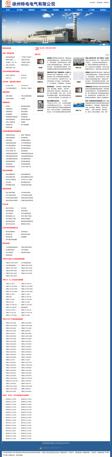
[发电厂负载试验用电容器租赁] (78, 108)
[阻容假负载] (40, 94)
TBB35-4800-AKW (11, 270)
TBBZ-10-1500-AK (11, 305)
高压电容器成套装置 (27, 221)
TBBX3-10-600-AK (26, 378)
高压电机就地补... (11, 221)
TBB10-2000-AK (26, 383)
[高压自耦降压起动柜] (40, 108)
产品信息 (44, 10)
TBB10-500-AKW (11, 341)
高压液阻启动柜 (25, 182)
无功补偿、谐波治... (27, 88)
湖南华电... (40, 82)
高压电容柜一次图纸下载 (41, 452)
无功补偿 (23, 208)
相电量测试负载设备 (12, 117)
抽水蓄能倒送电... (26, 159)
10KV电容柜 (9, 252)
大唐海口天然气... (26, 62)
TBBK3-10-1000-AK (12, 381)
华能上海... (79, 67)
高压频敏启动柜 (10, 185)
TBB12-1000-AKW (11, 378)
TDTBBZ (5, 455)
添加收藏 (99, 2)
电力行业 (23, 78)
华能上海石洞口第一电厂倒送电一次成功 (97, 58)
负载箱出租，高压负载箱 (15, 455)
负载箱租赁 (9, 109)
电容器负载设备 (10, 57)
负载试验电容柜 (10, 137)
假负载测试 (9, 114)
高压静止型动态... (26, 224)
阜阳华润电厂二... (26, 65)
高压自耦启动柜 (10, 177)
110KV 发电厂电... (11, 148)
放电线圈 (23, 237)
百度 (4, 452)
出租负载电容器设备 (27, 156)
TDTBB (107, 452)
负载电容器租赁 (25, 140)
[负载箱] (78, 79)
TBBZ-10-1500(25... (12, 307)
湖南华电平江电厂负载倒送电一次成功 (58, 72)
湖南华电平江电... (11, 67)
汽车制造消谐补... (26, 192)
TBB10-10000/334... (27, 365)
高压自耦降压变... (11, 174)
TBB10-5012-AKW (11, 386)
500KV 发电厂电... (11, 151)
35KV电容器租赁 (11, 145)
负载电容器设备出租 (27, 153)
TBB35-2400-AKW (26, 273)
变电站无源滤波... (26, 218)
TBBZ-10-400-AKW (26, 286)
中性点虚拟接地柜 (26, 96)
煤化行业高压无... (11, 75)
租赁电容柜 (24, 137)
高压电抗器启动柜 (26, 185)
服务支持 (67, 10)
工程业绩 (79, 10)
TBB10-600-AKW (26, 339)
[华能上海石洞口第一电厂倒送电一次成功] (78, 65)
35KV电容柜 (9, 213)
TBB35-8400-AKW (26, 265)
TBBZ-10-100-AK (26, 297)
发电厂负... (79, 110)
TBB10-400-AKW (11, 339)
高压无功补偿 (10, 208)
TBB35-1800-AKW (11, 276)
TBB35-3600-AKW (26, 270)
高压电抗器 (9, 234)
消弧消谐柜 (9, 96)
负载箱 (23, 122)
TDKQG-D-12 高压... (27, 179)
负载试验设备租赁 (11, 143)
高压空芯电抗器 (25, 234)
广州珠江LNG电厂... (27, 57)
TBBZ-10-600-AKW (26, 289)
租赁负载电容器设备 (12, 156)
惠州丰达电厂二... (11, 59)
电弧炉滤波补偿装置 (12, 200)
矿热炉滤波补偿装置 (12, 198)
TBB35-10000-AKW (12, 263)
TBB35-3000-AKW (11, 273)
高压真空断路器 (10, 231)
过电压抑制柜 (10, 98)
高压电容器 (9, 237)
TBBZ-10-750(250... (12, 315)
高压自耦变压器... (26, 174)
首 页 (8, 10)
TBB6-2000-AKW (11, 331)
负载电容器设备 (10, 135)
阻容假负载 (9, 127)
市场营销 (55, 10)
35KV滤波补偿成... (11, 195)
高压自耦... (40, 110)
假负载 (8, 106)
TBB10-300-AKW (26, 373)
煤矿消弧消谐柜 (10, 192)
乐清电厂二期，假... (11, 62)
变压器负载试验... (26, 148)
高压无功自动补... (11, 224)
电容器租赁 (9, 140)
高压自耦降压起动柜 (27, 177)
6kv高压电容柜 (10, 250)
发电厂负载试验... (26, 135)
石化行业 (23, 75)
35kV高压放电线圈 (11, 239)
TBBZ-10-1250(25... (27, 299)
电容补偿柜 (24, 211)
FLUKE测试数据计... (12, 88)
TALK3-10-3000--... (11, 310)
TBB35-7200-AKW (11, 268)
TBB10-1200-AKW (11, 325)
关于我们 (20, 10)
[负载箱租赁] (78, 94)
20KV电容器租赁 (26, 145)
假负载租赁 (24, 109)
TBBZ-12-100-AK (26, 310)
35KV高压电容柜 (26, 213)
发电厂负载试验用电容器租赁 (93, 101)
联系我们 (106, 2)
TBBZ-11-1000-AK (26, 312)
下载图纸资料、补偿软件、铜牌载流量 (70, 452)
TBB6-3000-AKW (11, 391)
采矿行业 (8, 78)
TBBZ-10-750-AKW (11, 291)
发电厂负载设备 (10, 122)
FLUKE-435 (24, 85)
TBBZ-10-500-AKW (11, 289)
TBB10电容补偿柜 (26, 247)
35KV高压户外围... (11, 218)
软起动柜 (8, 182)
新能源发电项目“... (11, 161)
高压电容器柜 (10, 211)
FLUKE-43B (9, 85)
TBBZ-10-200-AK (26, 283)
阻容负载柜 (24, 111)
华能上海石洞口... (11, 65)
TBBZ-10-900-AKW (26, 291)
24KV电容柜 (24, 250)
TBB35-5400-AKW (26, 268)
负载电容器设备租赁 (12, 153)
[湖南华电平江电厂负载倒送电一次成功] (40, 79)
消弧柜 (23, 98)
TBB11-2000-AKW (26, 386)
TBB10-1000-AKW (26, 325)
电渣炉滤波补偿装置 (27, 198)
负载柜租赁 (9, 111)
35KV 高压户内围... (26, 216)
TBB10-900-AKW (11, 328)
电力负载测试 (25, 124)
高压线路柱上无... (11, 216)
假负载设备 (24, 117)
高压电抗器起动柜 (28, 452)
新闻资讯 (32, 10)
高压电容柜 (9, 255)
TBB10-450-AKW (11, 323)
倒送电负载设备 (10, 119)
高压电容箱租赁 (25, 106)
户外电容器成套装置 (12, 247)
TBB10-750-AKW (26, 328)
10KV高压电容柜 (26, 263)
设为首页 (92, 2)
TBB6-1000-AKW (26, 333)
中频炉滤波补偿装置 (27, 200)
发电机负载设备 (25, 119)
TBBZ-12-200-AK (11, 312)
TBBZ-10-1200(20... (27, 305)
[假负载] (40, 65)
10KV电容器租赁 (26, 143)
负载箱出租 (9, 124)
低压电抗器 (24, 231)
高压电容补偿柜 (25, 252)
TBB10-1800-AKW (26, 336)
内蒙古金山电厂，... (27, 59)
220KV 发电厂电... (26, 166)
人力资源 (91, 10)
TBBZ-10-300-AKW (11, 286)
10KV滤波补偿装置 (26, 195)
